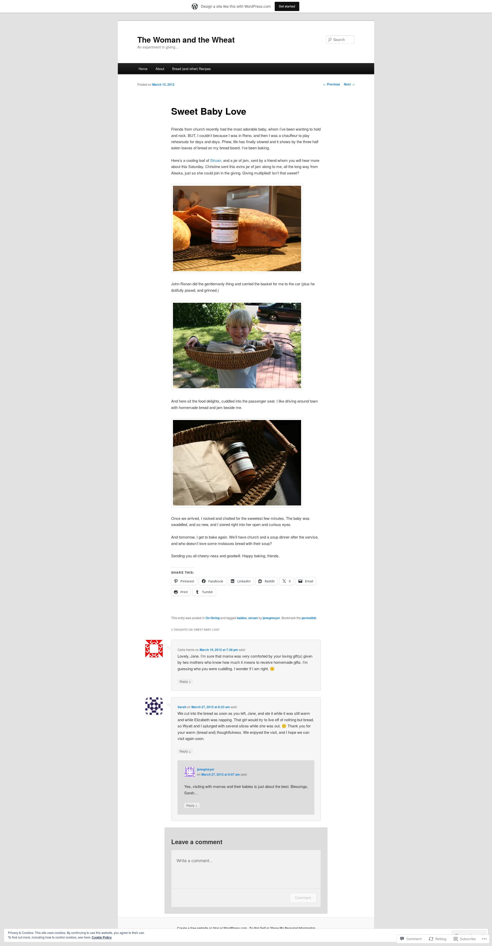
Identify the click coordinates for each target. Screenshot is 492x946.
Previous (331, 84)
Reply (185, 681)
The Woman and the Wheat (186, 39)
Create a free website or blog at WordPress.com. (212, 928)
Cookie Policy (102, 937)
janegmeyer (271, 618)
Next (349, 84)
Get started (287, 6)
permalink (309, 618)
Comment (303, 897)
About (160, 68)
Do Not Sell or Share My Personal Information (282, 928)
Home (143, 68)
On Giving (213, 618)
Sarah (182, 707)
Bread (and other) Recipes (191, 68)
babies (242, 618)
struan (253, 618)
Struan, (216, 160)
